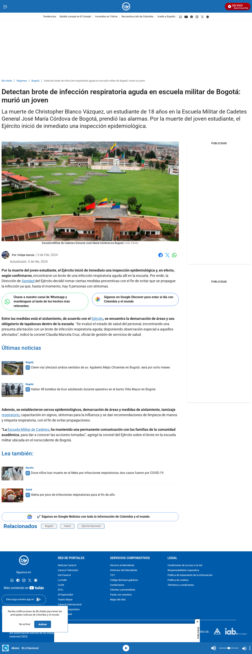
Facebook (160, 257)
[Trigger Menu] (5, 6)
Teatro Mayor (65, 599)
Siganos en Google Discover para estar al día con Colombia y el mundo (138, 299)
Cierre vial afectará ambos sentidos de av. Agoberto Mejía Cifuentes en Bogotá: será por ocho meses (100, 367)
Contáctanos (117, 585)
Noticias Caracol (67, 565)
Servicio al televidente (122, 565)
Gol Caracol (64, 575)
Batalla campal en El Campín (75, 16)
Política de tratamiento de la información (190, 575)
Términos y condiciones (181, 585)
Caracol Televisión (68, 570)
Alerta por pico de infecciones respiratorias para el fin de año (73, 495)
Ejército (97, 318)
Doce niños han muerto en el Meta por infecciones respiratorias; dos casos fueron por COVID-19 (97, 473)
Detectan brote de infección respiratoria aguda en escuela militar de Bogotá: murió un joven (94, 81)
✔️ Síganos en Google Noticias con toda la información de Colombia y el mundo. (93, 516)
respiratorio (10, 415)
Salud (29, 489)
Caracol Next (65, 614)
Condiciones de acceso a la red (185, 565)
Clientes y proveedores (122, 590)
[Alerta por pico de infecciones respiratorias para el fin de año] (12, 495)
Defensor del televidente (123, 570)
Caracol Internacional (70, 604)
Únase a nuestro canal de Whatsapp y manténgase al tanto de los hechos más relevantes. (42, 301)
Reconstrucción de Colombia (137, 16)
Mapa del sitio (118, 599)
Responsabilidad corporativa (183, 570)
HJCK (61, 585)
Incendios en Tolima (106, 16)
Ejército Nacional (91, 526)
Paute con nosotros (121, 595)
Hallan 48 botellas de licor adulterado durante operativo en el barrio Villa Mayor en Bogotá (93, 389)
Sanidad (28, 281)
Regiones (22, 81)
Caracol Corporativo (69, 609)
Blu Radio (7, 81)
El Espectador (65, 595)
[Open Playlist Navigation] (249, 648)
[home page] (126, 6)
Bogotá (35, 81)
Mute (213, 648)
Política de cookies (178, 580)
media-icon (126, 648)
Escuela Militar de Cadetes (28, 429)
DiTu (60, 590)
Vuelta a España (166, 16)
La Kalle (62, 580)
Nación (29, 467)
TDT (112, 575)
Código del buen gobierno (124, 580)
